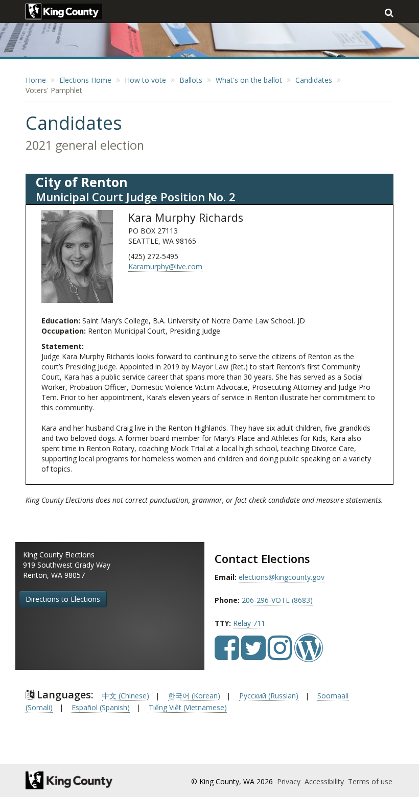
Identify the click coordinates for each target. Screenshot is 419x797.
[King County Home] (80, 780)
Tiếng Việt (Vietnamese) (188, 707)
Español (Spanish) (101, 707)
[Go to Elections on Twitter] (253, 655)
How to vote (145, 80)
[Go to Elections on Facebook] (227, 655)
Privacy (289, 781)
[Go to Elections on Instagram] (280, 655)
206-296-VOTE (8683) (277, 600)
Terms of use (370, 781)
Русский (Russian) (268, 695)
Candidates (313, 80)
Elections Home (85, 80)
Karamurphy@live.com (165, 266)
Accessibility (325, 781)
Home (36, 80)
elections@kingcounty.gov (281, 577)
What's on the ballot (249, 80)
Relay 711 (249, 623)
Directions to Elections (63, 599)
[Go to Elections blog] (308, 655)
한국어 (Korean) (194, 695)
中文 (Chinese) (125, 695)
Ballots (190, 80)
